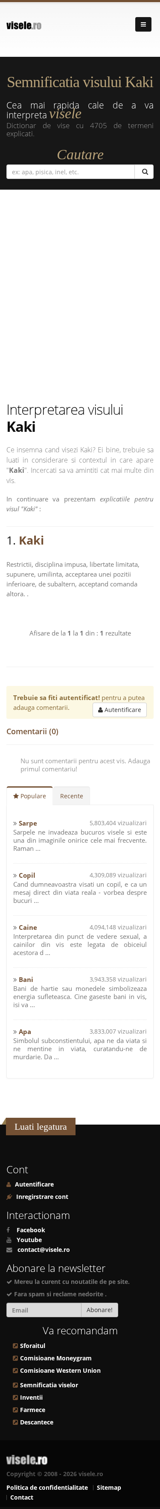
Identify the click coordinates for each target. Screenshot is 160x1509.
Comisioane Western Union (60, 1370)
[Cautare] (144, 171)
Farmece (32, 1410)
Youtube (29, 1240)
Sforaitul (32, 1346)
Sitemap (109, 1487)
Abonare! (100, 1310)
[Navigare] (143, 24)
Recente (71, 796)
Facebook (31, 1230)
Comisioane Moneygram (56, 1358)
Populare (32, 796)
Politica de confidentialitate (47, 1487)
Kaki (31, 540)
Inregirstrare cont (41, 1197)
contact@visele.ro (43, 1250)
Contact (21, 1497)
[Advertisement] (80, 295)
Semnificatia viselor (49, 1385)
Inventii (31, 1397)
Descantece (36, 1422)
